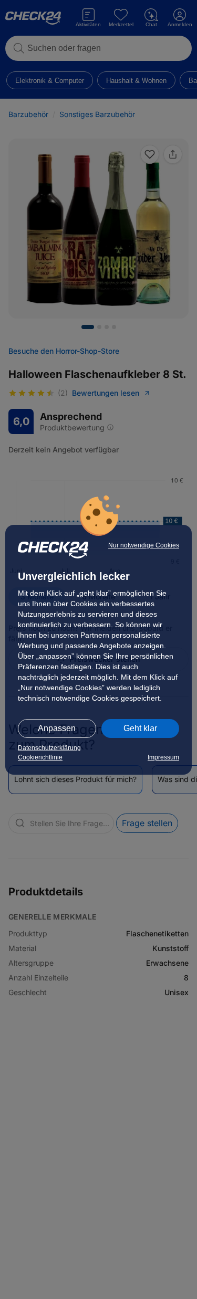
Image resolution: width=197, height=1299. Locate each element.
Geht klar (140, 728)
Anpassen (57, 728)
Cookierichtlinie (40, 757)
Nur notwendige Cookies (143, 545)
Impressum (163, 757)
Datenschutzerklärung (49, 748)
